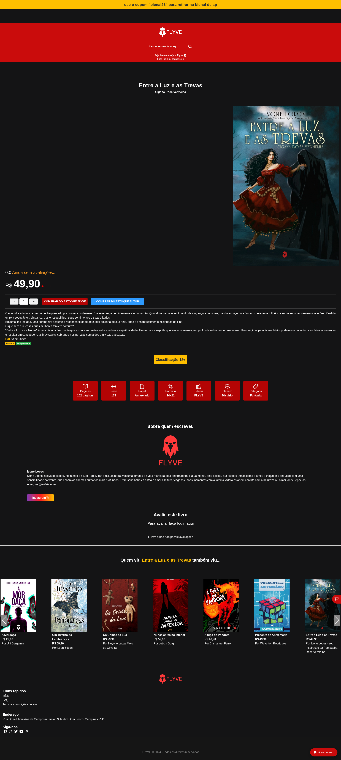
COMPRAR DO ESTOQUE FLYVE (65, 301)
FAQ (5, 700)
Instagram (39, 497)
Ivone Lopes (18, 338)
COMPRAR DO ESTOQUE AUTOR (117, 301)
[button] (337, 620)
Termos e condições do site (20, 704)
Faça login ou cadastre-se (170, 59)
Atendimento (326, 752)
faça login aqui (181, 523)
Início (6, 695)
